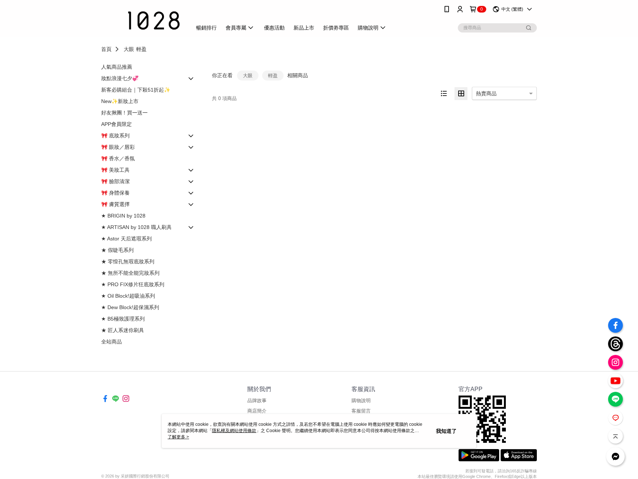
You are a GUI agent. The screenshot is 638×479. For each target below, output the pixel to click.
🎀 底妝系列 (115, 135)
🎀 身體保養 (115, 193)
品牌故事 (257, 400)
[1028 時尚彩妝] (142, 19)
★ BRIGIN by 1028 (123, 216)
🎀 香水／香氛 (118, 158)
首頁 (106, 49)
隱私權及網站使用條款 (234, 430)
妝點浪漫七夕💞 (119, 78)
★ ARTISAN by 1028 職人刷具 (136, 227)
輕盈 (141, 49)
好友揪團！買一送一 (124, 113)
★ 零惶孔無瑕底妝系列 (127, 261)
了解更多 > (178, 436)
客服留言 (361, 411)
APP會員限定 (116, 124)
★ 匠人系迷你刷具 (122, 330)
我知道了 (446, 431)
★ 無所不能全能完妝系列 (130, 273)
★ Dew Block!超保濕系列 (130, 307)
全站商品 (111, 342)
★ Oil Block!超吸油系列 (128, 296)
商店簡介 (257, 411)
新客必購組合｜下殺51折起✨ (135, 90)
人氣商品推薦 (116, 67)
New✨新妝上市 (119, 101)
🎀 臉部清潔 (115, 181)
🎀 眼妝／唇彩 (118, 147)
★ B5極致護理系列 (123, 319)
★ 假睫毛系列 (117, 250)
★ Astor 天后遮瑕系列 (126, 239)
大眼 (129, 49)
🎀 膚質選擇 (115, 204)
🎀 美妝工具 (115, 170)
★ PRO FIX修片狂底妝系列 (132, 284)
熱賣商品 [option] (486, 93)
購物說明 (361, 400)
